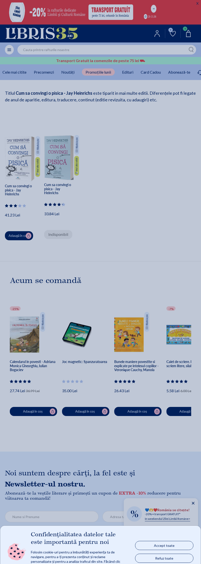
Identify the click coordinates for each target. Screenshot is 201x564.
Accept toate (164, 545)
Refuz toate (164, 558)
